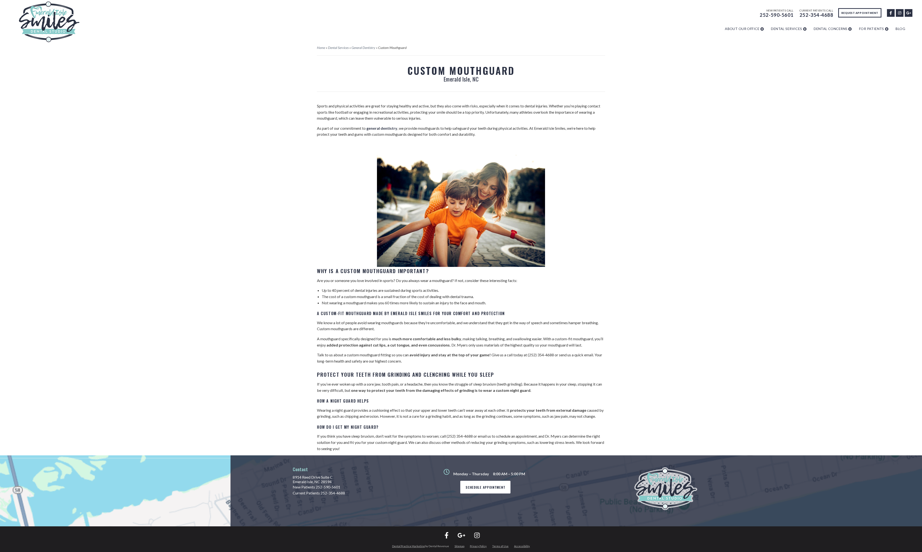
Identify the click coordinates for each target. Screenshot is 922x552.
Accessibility (522, 546)
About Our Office (742, 29)
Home (321, 48)
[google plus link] (908, 12)
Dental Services (786, 29)
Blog (900, 29)
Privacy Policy (478, 546)
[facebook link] (890, 12)
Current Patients (319, 493)
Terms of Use (500, 546)
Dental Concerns (830, 29)
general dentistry (381, 128)
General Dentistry (363, 48)
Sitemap (459, 546)
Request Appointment (859, 12)
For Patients (871, 29)
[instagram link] (899, 12)
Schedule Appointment (485, 487)
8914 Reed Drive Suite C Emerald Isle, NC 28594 (313, 479)
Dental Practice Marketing (408, 546)
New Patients (316, 487)
